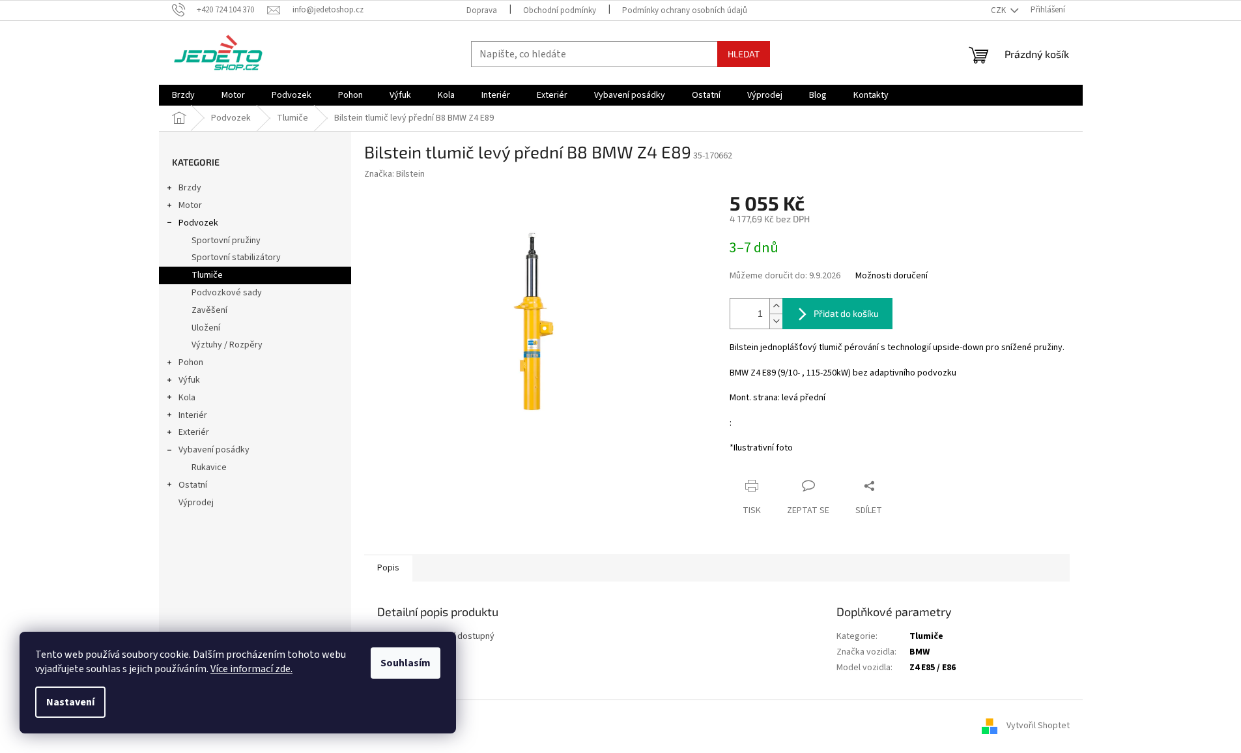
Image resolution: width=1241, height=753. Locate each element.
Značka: (394, 174)
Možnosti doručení (891, 276)
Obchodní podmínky (559, 10)
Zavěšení (209, 310)
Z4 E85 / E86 (932, 667)
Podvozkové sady (227, 292)
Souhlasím (405, 663)
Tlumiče (207, 275)
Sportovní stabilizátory (236, 257)
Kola (186, 397)
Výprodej (196, 502)
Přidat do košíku (846, 313)
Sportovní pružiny (226, 240)
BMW (919, 651)
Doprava (481, 10)
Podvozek (198, 222)
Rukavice (209, 467)
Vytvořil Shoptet (1038, 726)
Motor (190, 205)
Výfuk (189, 380)
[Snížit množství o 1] (775, 321)
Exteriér (193, 432)
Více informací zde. (251, 669)
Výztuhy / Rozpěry (227, 344)
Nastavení (70, 702)
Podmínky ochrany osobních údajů (684, 10)
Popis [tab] (388, 567)
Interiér (192, 415)
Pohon (190, 362)
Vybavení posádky (214, 449)
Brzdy (189, 187)
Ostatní (192, 485)
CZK (999, 10)
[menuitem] (183, 95)
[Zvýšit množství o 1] (775, 306)
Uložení (206, 327)
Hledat (744, 53)
